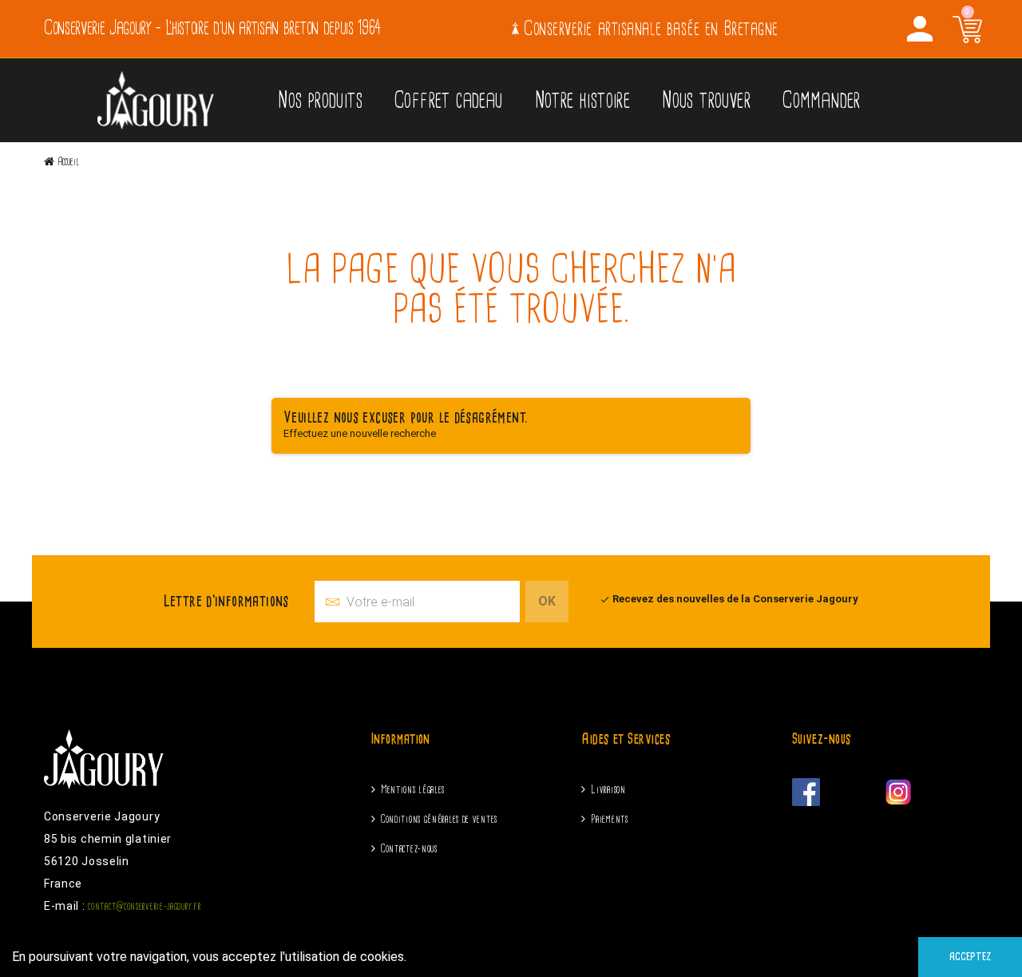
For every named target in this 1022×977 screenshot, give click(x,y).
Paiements (609, 819)
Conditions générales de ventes (439, 819)
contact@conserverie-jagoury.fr (144, 906)
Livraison (608, 790)
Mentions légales (413, 790)
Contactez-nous (409, 849)
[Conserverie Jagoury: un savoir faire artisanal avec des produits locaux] (155, 99)
